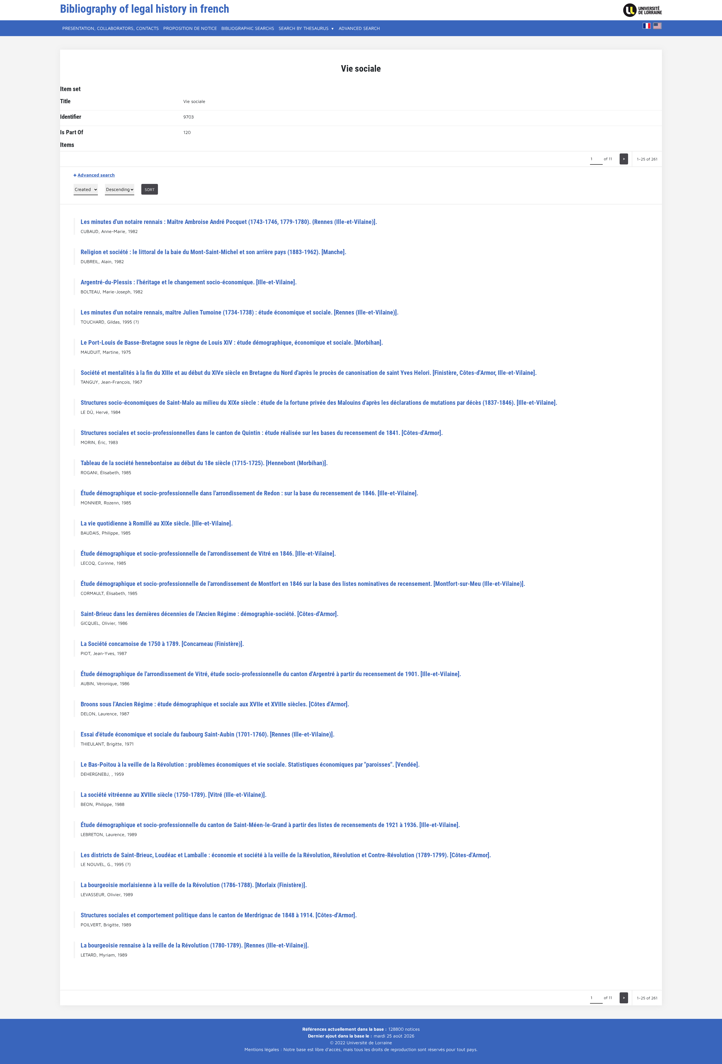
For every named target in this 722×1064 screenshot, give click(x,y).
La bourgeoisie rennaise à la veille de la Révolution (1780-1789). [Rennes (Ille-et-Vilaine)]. (195, 945)
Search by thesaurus (304, 28)
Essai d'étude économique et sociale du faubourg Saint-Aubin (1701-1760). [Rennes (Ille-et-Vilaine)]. (207, 734)
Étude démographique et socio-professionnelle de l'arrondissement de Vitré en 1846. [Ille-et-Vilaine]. (208, 553)
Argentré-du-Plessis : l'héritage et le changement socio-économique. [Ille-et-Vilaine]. (189, 282)
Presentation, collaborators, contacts (110, 28)
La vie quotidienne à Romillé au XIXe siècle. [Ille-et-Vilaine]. (157, 523)
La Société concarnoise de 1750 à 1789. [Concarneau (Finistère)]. (162, 643)
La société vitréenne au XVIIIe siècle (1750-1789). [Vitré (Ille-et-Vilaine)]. (174, 794)
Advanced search (359, 28)
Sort (150, 189)
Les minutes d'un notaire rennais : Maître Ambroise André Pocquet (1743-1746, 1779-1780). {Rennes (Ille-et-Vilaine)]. (229, 221)
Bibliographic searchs (247, 28)
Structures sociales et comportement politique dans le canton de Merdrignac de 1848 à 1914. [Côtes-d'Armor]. (219, 915)
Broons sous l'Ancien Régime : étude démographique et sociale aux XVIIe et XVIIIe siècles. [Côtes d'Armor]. (215, 704)
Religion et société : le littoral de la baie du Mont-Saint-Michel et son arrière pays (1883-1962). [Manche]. (213, 252)
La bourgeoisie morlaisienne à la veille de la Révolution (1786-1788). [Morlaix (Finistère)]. (194, 885)
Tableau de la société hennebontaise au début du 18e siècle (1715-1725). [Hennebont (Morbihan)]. (204, 463)
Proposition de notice (190, 28)
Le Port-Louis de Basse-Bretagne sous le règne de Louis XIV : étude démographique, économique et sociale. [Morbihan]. (232, 342)
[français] (647, 26)
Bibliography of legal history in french (144, 9)
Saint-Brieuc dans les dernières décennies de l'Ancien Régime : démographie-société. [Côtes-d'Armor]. (209, 613)
